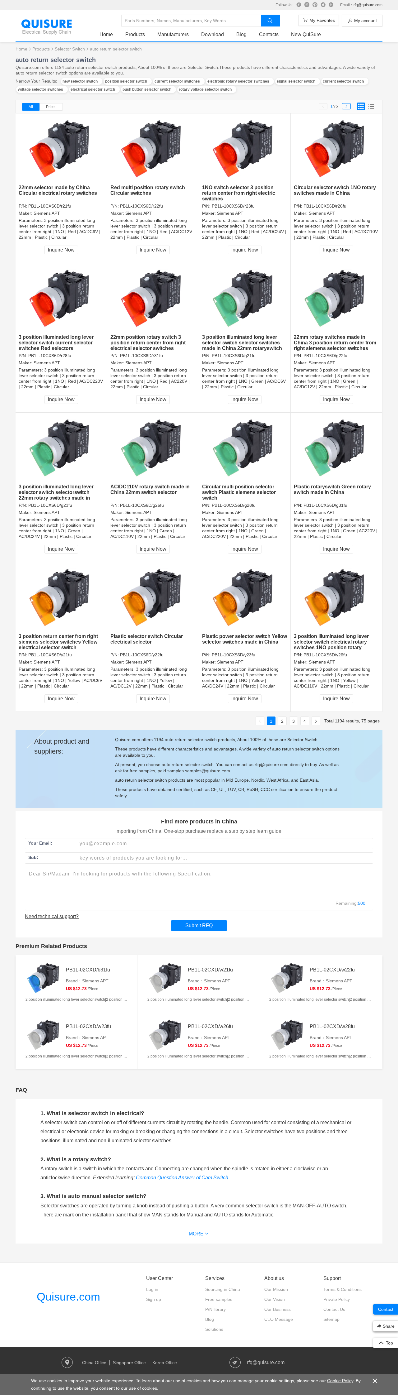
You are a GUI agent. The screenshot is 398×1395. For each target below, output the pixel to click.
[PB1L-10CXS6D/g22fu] (336, 298)
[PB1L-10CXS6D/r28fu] (61, 298)
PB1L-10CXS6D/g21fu (234, 355)
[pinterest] (314, 5)
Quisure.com (68, 1296)
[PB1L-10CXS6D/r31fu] (153, 298)
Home (106, 34)
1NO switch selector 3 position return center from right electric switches (238, 193)
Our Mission (276, 1289)
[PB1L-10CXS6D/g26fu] (153, 448)
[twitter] (323, 5)
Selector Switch (70, 48)
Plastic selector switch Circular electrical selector (146, 639)
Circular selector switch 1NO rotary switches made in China (335, 190)
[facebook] (298, 5)
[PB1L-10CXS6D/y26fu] (336, 597)
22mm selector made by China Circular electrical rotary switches (58, 190)
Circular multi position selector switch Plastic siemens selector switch (239, 492)
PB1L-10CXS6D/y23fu (233, 654)
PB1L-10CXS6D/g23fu (50, 505)
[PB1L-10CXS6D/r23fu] (244, 149)
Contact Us (334, 1309)
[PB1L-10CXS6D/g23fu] (61, 448)
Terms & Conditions (342, 1289)
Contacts (269, 34)
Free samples (218, 1299)
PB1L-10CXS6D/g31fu (325, 505)
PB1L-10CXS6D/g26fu (142, 505)
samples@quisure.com (207, 770)
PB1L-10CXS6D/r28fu (49, 355)
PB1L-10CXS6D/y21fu (50, 654)
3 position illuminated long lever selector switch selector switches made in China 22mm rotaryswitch (242, 342)
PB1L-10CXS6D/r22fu (141, 206)
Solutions (214, 1329)
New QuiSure (306, 34)
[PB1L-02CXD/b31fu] (44, 978)
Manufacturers (173, 34)
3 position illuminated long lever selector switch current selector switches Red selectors (56, 342)
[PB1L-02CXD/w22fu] (288, 978)
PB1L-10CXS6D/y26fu (325, 654)
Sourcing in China (222, 1289)
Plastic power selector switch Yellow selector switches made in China (244, 639)
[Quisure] (47, 32)
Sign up (153, 1299)
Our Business (277, 1309)
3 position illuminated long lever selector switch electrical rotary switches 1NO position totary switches (331, 645)
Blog (241, 34)
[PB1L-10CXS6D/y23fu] (244, 597)
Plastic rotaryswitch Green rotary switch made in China (332, 489)
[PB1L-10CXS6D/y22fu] (153, 597)
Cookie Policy (340, 1380)
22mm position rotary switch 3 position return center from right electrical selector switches (148, 342)
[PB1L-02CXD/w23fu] (44, 1035)
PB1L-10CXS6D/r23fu (233, 206)
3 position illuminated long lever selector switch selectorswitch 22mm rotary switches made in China (56, 495)
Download (212, 34)
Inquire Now (61, 249)
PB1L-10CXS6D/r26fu (324, 206)
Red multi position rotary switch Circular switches (147, 190)
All (31, 107)
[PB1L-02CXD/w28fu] (288, 1035)
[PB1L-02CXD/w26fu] (166, 1035)
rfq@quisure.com (368, 5)
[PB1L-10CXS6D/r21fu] (61, 149)
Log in (152, 1289)
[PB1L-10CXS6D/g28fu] (244, 448)
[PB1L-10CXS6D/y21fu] (61, 597)
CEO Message (278, 1319)
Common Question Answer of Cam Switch (182, 1177)
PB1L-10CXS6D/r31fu (141, 355)
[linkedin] (331, 5)
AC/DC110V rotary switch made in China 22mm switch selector (150, 489)
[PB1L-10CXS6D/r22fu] (153, 149)
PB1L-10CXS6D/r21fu (49, 206)
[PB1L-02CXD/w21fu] (166, 978)
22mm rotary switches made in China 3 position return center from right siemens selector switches (335, 342)
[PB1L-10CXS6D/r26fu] (336, 149)
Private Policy (336, 1299)
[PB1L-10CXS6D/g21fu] (244, 298)
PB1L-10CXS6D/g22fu (325, 355)
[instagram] (306, 5)
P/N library (215, 1309)
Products (135, 34)
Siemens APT (47, 213)
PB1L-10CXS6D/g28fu (234, 505)
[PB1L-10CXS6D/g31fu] (336, 448)
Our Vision (274, 1299)
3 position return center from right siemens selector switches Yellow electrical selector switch (58, 642)
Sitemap (331, 1319)
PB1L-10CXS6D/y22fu (142, 654)
